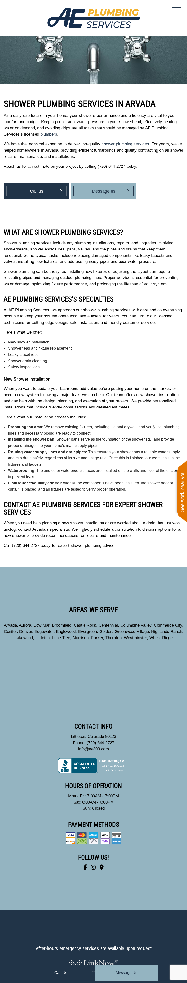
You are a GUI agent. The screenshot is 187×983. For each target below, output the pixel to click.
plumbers (48, 134)
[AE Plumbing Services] (93, 18)
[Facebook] (85, 867)
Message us (126, 973)
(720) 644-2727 (100, 743)
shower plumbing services (125, 144)
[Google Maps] (102, 867)
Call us (60, 973)
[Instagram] (93, 867)
